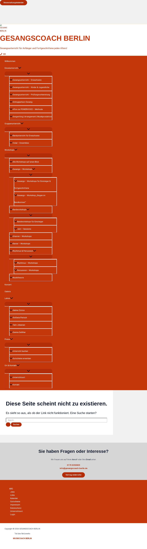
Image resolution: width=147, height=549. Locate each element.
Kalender (14, 498)
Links (12, 495)
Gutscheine (15, 501)
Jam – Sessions (24, 229)
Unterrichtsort (19, 377)
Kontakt (16, 385)
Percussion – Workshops (28, 270)
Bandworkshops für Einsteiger (30, 221)
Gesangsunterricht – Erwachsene (27, 80)
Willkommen (10, 61)
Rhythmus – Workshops (27, 263)
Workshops (9, 150)
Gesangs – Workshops (22, 169)
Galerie (8, 291)
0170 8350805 (73, 465)
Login (12, 514)
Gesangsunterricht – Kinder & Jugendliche (31, 87)
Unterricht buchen (20, 351)
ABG (11, 489)
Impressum (15, 505)
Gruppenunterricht (12, 123)
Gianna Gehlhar (19, 332)
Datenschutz (15, 508)
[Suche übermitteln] (8, 424)
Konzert (8, 284)
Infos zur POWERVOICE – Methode (28, 109)
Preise (7, 339)
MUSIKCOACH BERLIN (22, 538)
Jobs (12, 492)
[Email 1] (4, 54)
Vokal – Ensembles (21, 143)
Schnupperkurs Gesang (22, 102)
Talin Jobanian (19, 325)
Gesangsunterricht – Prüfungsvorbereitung (31, 94)
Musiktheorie (18, 277)
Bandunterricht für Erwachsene (26, 135)
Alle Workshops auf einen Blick (26, 162)
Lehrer (7, 298)
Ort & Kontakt (11, 365)
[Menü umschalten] (28, 73)
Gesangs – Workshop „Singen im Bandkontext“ (29, 198)
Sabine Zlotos (19, 310)
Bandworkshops (19, 209)
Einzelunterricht (11, 68)
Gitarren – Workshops (22, 236)
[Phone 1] (1, 54)
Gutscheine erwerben (22, 358)
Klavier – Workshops (21, 243)
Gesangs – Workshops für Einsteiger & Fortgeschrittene (32, 184)
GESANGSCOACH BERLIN (45, 38)
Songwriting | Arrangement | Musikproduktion (32, 116)
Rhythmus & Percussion (23, 251)
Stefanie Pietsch (20, 317)
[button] (13, 2)
